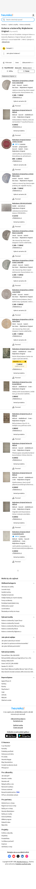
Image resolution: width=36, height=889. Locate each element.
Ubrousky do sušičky (7, 587)
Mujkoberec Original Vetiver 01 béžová (22, 503)
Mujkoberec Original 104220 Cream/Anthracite (21, 533)
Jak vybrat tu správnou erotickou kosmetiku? (14, 643)
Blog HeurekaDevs (7, 762)
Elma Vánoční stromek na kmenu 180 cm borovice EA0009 (18, 672)
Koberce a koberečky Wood (9, 629)
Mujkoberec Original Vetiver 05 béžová (22, 444)
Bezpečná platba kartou (8, 792)
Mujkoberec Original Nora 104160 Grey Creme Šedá (22, 82)
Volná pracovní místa (7, 754)
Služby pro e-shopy (7, 809)
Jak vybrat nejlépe (8, 637)
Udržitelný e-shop (6, 847)
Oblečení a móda (6, 700)
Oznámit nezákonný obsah (9, 765)
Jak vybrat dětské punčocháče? (10, 646)
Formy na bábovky (6, 600)
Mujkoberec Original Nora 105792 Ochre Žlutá (22, 320)
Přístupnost (5, 768)
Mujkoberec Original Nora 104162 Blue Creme (22, 175)
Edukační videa (5, 822)
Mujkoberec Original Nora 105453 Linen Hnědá (18, 302)
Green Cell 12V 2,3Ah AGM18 (9, 664)
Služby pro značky (6, 814)
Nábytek (4, 697)
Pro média (4, 757)
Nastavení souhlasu (7, 787)
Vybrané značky (7, 617)
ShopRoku (4, 836)
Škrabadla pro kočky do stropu (10, 611)
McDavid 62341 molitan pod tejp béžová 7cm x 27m (16, 658)
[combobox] (18, 20)
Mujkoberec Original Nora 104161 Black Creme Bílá (22, 232)
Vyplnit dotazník (18, 728)
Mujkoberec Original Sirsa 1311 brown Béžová (22, 383)
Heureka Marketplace (7, 811)
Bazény (3, 687)
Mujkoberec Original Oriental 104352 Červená (21, 141)
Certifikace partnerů (7, 841)
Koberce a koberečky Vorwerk (10, 623)
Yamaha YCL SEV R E (7, 666)
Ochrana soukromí (6, 790)
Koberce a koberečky (25, 25)
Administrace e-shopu (8, 803)
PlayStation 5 (5, 689)
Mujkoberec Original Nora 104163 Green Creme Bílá (22, 261)
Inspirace (4, 844)
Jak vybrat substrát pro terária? (10, 641)
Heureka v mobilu (6, 779)
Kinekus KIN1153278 (7, 661)
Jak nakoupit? (5, 776)
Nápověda (4, 825)
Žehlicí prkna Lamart (7, 606)
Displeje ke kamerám (7, 595)
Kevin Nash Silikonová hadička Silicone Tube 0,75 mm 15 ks (18, 669)
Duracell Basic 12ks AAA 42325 (10, 655)
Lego (3, 692)
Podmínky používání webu (23, 864)
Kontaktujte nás (18, 721)
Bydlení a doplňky (13, 25)
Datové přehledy (6, 817)
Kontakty (4, 749)
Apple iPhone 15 (6, 681)
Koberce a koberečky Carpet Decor (11, 621)
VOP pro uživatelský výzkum (9, 795)
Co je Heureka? (5, 746)
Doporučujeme (6, 677)
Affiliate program (6, 819)
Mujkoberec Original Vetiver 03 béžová (22, 111)
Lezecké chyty (5, 589)
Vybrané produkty (8, 652)
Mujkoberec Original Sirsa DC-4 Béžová (22, 415)
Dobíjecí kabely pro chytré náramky (11, 598)
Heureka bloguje (6, 760)
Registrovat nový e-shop (8, 806)
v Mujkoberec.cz (17, 97)
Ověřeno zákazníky (7, 833)
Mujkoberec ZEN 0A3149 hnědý (22, 203)
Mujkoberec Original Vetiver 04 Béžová (22, 474)
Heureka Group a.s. (22, 862)
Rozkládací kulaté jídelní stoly (10, 603)
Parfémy (3, 684)
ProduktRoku (5, 839)
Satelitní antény (6, 592)
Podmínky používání (7, 751)
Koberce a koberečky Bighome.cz (11, 632)
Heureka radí (5, 781)
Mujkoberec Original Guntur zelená (23, 349)
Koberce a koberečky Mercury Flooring (12, 626)
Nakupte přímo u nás (7, 784)
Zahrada (3, 695)
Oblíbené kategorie (8, 583)
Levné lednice (5, 609)
